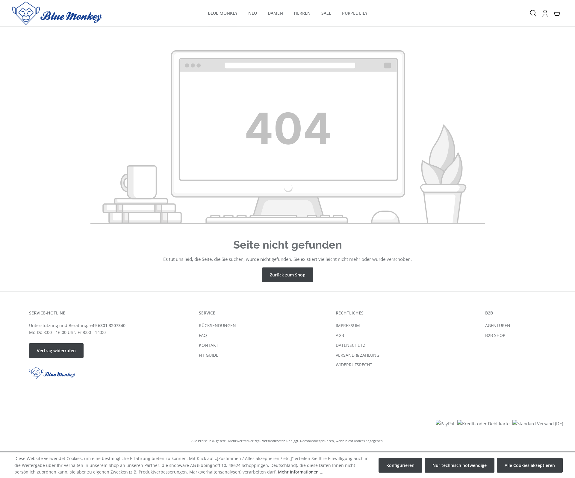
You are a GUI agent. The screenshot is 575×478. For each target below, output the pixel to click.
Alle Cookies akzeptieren (530, 465)
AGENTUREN (497, 325)
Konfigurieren (400, 465)
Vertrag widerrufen (56, 350)
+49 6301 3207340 (107, 325)
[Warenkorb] (557, 13)
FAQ (203, 335)
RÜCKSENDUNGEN (217, 325)
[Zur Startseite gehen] (57, 13)
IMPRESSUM (348, 325)
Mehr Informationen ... (300, 472)
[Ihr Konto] (545, 13)
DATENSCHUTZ (350, 345)
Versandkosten (273, 440)
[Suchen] (533, 13)
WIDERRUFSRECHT (354, 364)
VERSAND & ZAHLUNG (357, 355)
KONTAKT (208, 345)
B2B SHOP (495, 335)
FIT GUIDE (208, 355)
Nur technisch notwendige (459, 465)
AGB (340, 335)
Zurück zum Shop (287, 275)
